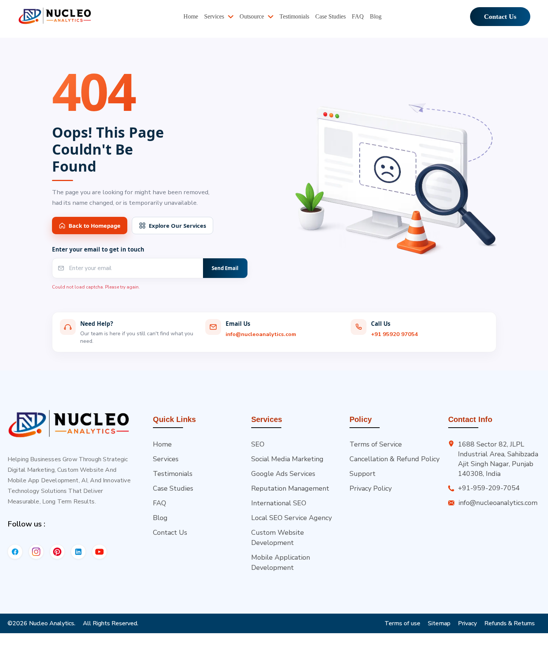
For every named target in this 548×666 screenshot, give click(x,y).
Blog (160, 517)
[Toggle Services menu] (234, 17)
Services (166, 458)
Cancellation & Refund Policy (395, 458)
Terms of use (402, 623)
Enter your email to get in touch (98, 249)
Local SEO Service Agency (291, 517)
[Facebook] (15, 551)
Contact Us (500, 17)
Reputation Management (290, 488)
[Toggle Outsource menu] (273, 17)
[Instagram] (36, 551)
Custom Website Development (277, 537)
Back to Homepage (95, 225)
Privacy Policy (371, 488)
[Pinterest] (57, 551)
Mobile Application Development (280, 562)
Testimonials (172, 473)
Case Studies (173, 488)
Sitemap (439, 623)
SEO (257, 444)
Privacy (467, 623)
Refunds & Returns (509, 623)
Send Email (225, 268)
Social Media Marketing (287, 458)
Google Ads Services (283, 473)
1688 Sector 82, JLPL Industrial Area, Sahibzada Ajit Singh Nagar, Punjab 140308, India (498, 459)
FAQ (159, 503)
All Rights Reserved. (110, 623)
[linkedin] (78, 551)
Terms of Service (376, 444)
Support (363, 473)
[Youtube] (99, 551)
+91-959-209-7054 (489, 488)
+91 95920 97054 (394, 334)
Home (162, 444)
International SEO (278, 503)
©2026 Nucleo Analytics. (41, 623)
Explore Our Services (177, 225)
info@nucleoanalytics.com (261, 334)
